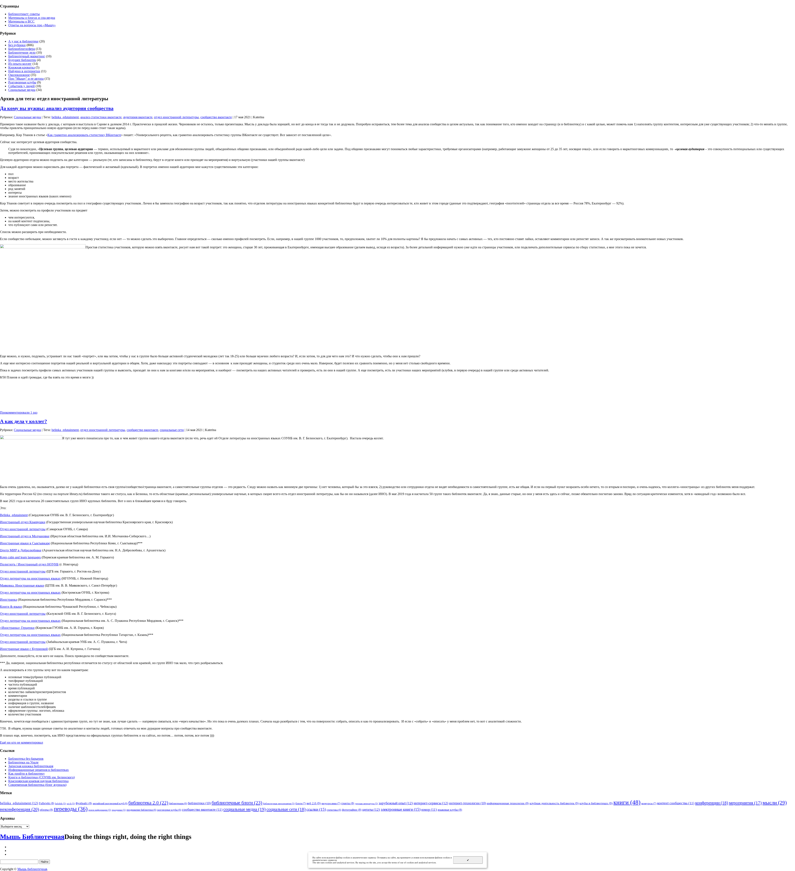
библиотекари (178, 803)
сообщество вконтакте (216, 117)
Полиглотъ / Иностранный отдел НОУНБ (29, 564)
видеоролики (331, 803)
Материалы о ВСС (21, 21)
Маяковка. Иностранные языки (22, 585)
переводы (71, 809)
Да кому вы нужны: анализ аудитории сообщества (56, 108)
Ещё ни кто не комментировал (21, 742)
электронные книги (400, 809)
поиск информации (99, 810)
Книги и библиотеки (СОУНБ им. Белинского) (41, 777)
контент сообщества (675, 803)
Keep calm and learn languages (20, 557)
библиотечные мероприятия (279, 803)
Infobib (60, 803)
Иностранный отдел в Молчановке (24, 536)
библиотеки (199, 803)
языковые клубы (450, 809)
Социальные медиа (21, 90)
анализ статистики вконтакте (101, 117)
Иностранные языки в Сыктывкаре (25, 543)
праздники (119, 810)
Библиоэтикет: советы (24, 14)
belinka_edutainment (65, 117)
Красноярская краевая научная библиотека (38, 781)
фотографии (351, 809)
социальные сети (172, 430)
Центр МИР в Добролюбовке (20, 550)
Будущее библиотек (22, 60)
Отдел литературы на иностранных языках (30, 578)
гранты (347, 803)
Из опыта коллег (20, 63)
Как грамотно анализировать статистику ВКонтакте (84, 135)
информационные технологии (508, 803)
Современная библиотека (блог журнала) (37, 784)
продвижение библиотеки (141, 809)
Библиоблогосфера (21, 49)
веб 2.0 (314, 803)
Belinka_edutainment (14, 515)
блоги (300, 803)
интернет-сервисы (431, 803)
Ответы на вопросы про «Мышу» (32, 25)
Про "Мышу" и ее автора (26, 78)
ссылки (316, 809)
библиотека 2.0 (148, 802)
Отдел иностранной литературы (23, 529)
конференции (711, 802)
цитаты (371, 809)
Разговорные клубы (22, 82)
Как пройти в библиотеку (26, 773)
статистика (334, 809)
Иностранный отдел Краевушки (22, 522)
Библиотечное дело (22, 52)
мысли (774, 802)
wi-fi (71, 803)
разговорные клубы (169, 809)
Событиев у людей (21, 86)
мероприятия (745, 803)
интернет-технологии (467, 803)
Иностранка (8, 599)
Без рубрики (17, 45)
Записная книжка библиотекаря (30, 766)
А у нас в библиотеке (23, 41)
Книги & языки (11, 606)
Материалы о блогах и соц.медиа (31, 17)
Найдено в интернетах (24, 71)
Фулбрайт (84, 803)
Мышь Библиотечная (32, 836)
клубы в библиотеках (596, 803)
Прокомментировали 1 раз (18, 412)
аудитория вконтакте (137, 117)
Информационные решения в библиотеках (38, 770)
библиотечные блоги (237, 802)
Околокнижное (19, 75)
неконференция (19, 809)
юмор (429, 810)
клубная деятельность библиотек (554, 803)
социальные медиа (244, 809)
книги (627, 802)
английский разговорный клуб (110, 803)
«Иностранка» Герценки (17, 627)
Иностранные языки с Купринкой (24, 649)
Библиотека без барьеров (25, 758)
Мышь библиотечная (32, 869)
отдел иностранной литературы (176, 117)
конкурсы (648, 803)
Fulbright (46, 803)
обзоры (46, 809)
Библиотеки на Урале (23, 762)
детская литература (366, 803)
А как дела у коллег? (23, 421)
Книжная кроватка (21, 67)
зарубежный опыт (396, 803)
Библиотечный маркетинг (26, 56)
